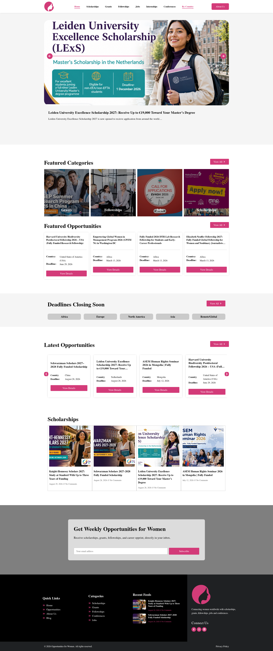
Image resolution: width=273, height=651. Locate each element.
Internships (151, 6)
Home (77, 6)
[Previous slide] (50, 56)
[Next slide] (223, 56)
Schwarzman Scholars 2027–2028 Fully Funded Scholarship (68, 365)
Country (54, 375)
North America (136, 316)
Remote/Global (208, 316)
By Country (188, 6)
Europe (100, 316)
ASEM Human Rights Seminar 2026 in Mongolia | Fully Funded (160, 364)
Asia (172, 316)
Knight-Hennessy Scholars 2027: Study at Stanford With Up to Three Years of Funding (69, 475)
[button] (46, 374)
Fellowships (123, 6)
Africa (64, 316)
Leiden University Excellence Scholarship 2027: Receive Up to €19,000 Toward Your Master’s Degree (114, 366)
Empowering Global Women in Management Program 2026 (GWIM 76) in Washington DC (112, 240)
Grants (108, 6)
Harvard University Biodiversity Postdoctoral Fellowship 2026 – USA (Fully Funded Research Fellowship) (65, 240)
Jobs (138, 6)
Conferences (170, 6)
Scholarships (92, 6)
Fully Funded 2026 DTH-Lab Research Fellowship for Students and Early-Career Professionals (160, 240)
